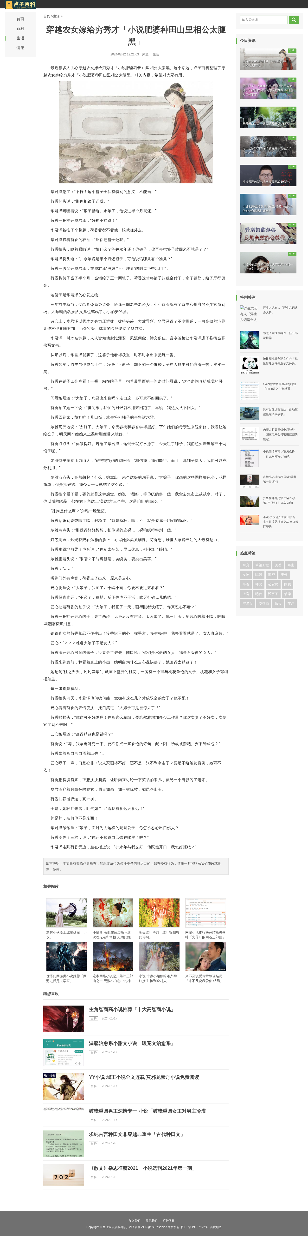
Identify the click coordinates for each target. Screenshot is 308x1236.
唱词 (258, 575)
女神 (246, 575)
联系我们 (151, 1220)
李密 (271, 575)
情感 (20, 48)
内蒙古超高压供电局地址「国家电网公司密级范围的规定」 (280, 434)
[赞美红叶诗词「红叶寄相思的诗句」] (159, 913)
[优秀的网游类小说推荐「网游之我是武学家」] (66, 956)
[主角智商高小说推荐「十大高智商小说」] (63, 1021)
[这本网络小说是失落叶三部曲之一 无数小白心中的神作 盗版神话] (113, 956)
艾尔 (291, 603)
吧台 (258, 594)
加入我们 (134, 1220)
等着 (246, 584)
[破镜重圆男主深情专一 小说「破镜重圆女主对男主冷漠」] (63, 1108)
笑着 (278, 565)
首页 (20, 19)
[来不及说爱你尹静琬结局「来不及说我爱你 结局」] (205, 956)
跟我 (287, 584)
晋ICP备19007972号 (194, 1227)
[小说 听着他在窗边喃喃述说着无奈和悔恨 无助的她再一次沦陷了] (113, 913)
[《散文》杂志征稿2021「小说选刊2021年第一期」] (63, 1175)
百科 (20, 28)
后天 (278, 603)
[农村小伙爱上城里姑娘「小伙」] (66, 913)
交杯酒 (264, 603)
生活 (20, 38)
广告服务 (168, 1220)
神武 (258, 584)
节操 (287, 594)
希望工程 (262, 565)
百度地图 (216, 1227)
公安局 (273, 584)
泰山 (291, 565)
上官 (246, 594)
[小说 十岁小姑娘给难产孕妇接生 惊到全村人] (159, 956)
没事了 (273, 594)
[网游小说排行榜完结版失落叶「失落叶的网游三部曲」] (205, 913)
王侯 (284, 575)
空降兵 (248, 603)
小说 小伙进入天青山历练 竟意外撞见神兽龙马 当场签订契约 (280, 521)
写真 (246, 565)
